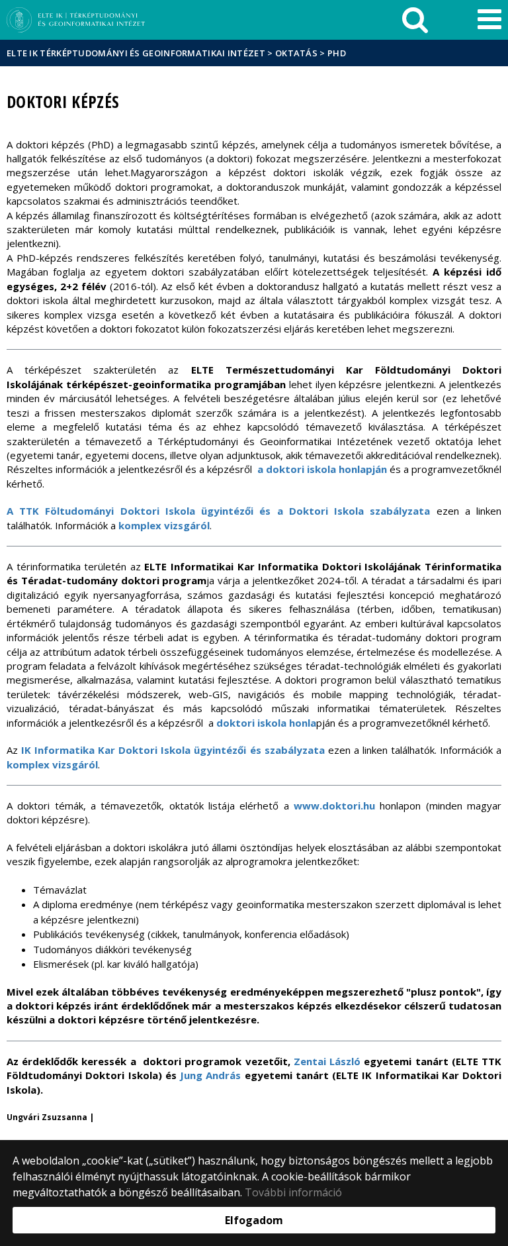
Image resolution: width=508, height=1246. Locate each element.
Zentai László (327, 1061)
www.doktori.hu (334, 805)
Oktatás (296, 53)
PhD (336, 53)
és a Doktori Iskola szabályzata (341, 510)
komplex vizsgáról (164, 525)
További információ (293, 1192)
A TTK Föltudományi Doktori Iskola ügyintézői (130, 510)
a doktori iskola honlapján (322, 469)
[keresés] (415, 20)
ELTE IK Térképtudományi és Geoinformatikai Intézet (136, 53)
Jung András (210, 1075)
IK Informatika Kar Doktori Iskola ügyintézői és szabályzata (174, 749)
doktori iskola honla (266, 722)
